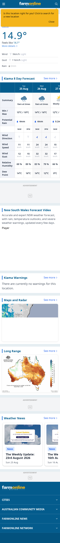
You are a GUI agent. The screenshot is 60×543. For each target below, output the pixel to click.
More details (8, 46)
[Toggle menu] (3, 4)
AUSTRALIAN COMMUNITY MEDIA (23, 509)
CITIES (6, 500)
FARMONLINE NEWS (14, 518)
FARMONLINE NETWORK (17, 528)
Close (51, 21)
